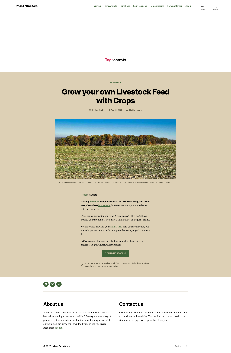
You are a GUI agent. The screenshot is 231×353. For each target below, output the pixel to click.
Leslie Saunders (164, 182)
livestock (94, 201)
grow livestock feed (111, 263)
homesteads (104, 205)
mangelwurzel (90, 266)
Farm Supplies (140, 6)
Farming (97, 6)
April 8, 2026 (116, 110)
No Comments (135, 110)
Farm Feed (125, 6)
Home (84, 194)
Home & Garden (175, 6)
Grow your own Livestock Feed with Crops (115, 96)
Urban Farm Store (26, 6)
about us (59, 327)
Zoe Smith (99, 110)
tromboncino (112, 266)
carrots (87, 263)
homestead (126, 263)
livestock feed (143, 263)
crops (98, 263)
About (188, 6)
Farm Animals (110, 6)
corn (93, 263)
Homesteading (157, 6)
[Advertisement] (115, 40)
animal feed (116, 226)
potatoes (101, 266)
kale (134, 263)
